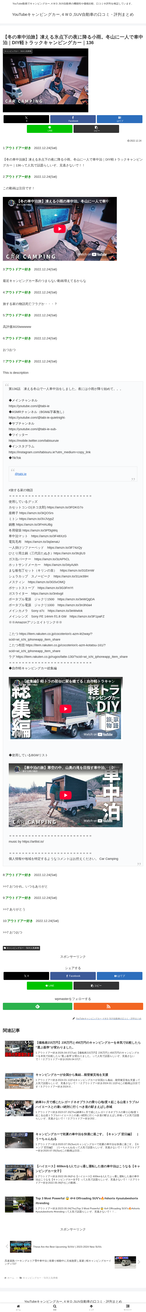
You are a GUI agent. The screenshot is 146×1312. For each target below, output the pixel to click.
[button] (96, 129)
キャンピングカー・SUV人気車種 (23, 948)
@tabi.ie (21, 474)
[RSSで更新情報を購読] (108, 1006)
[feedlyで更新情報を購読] (37, 1006)
